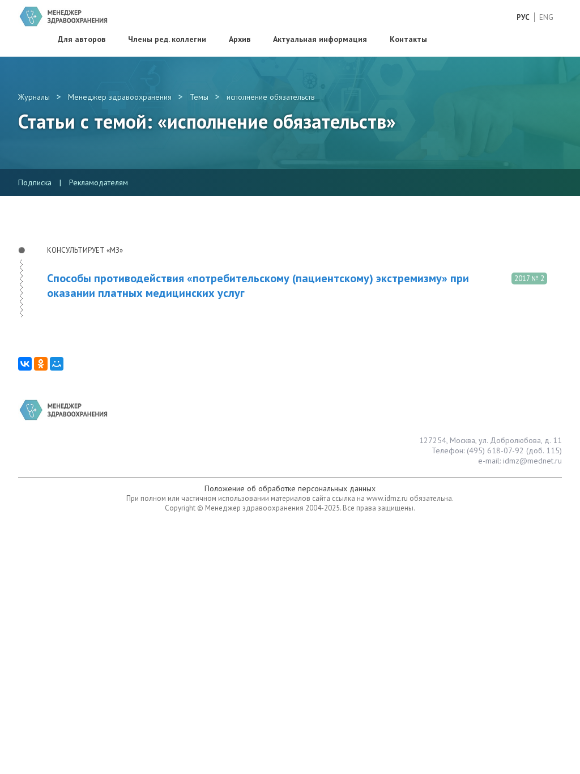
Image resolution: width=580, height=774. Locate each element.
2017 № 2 (529, 278)
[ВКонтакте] (25, 364)
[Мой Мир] (56, 364)
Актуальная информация (320, 39)
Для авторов (81, 39)
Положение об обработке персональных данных (290, 488)
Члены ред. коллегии (167, 39)
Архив (239, 39)
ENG (546, 17)
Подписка (35, 182)
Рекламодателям (98, 182)
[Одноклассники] (41, 364)
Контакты (408, 39)
